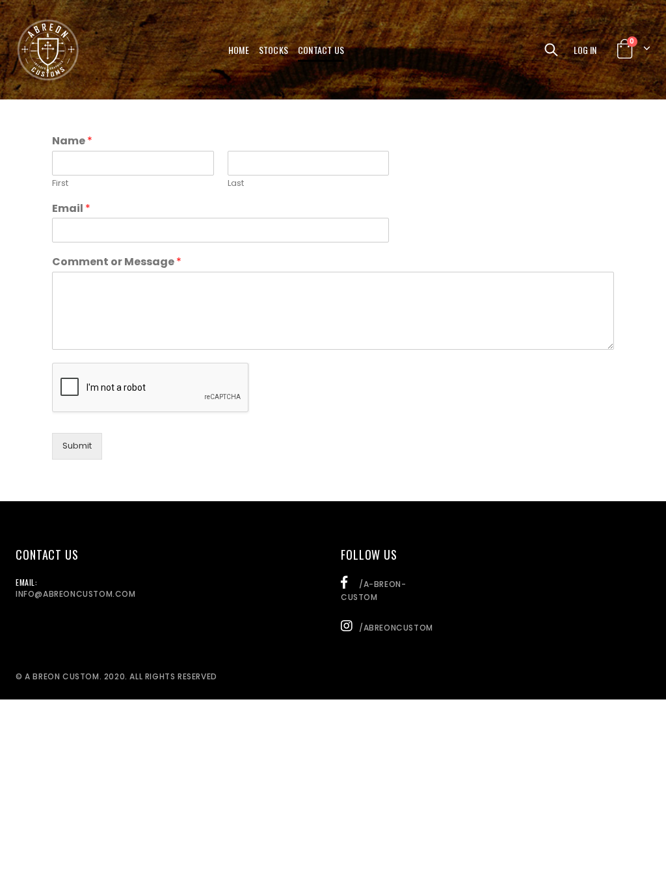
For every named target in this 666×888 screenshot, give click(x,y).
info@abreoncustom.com (76, 593)
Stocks (273, 50)
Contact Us (321, 50)
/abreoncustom (396, 627)
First (60, 183)
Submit (77, 445)
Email (71, 209)
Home (238, 50)
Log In (585, 50)
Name (72, 141)
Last (236, 183)
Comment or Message (116, 262)
